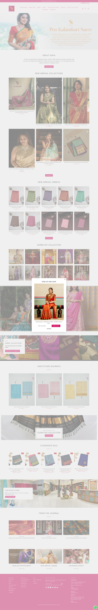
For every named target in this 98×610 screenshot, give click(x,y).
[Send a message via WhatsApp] (95, 607)
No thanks (49, 328)
